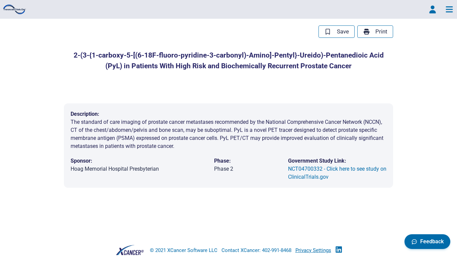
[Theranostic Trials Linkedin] (338, 250)
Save (343, 31)
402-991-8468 (276, 250)
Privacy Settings (313, 250)
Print (381, 31)
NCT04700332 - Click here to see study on (337, 173)
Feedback (432, 241)
